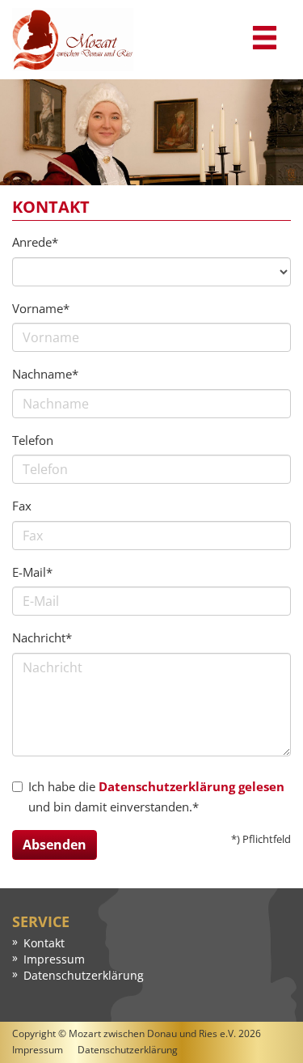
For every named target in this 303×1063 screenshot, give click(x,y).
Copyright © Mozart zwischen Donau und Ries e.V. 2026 (136, 1033)
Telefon (32, 440)
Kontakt (44, 943)
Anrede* (35, 242)
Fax (22, 506)
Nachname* (45, 374)
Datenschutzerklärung (83, 975)
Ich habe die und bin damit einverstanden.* (156, 796)
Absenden (54, 844)
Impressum (54, 959)
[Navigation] (264, 38)
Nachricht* (42, 637)
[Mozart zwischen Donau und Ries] (72, 39)
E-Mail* (32, 572)
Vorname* (40, 308)
